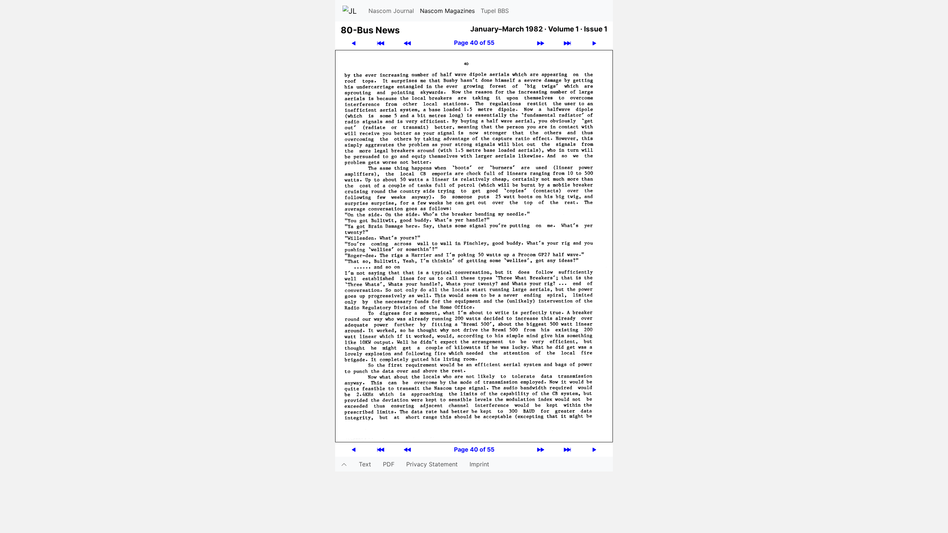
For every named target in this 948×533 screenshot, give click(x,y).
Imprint (479, 464)
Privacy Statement (432, 464)
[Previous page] (354, 43)
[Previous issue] (407, 43)
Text (365, 464)
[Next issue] (540, 43)
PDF (388, 464)
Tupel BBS (495, 10)
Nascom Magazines (447, 10)
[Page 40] (474, 245)
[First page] (380, 43)
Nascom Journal (391, 10)
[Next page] (594, 43)
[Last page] (567, 43)
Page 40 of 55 (474, 42)
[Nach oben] (344, 464)
